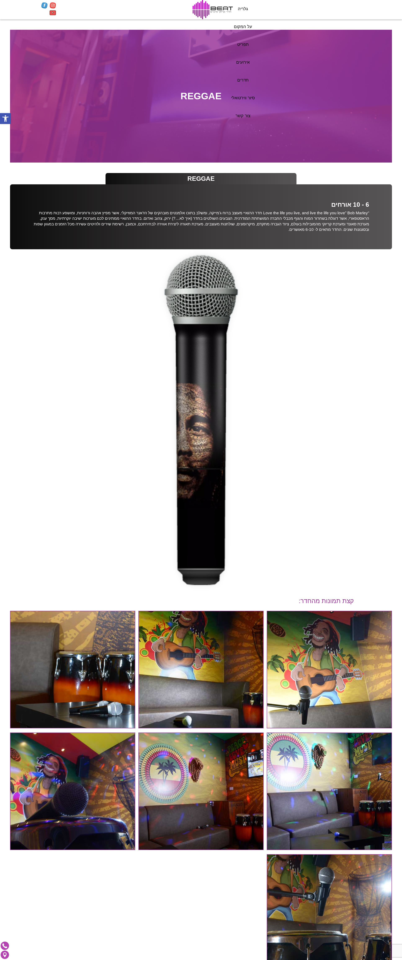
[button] (5, 118)
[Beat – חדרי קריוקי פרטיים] (213, 9)
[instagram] (53, 6)
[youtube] (53, 13)
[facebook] (44, 6)
